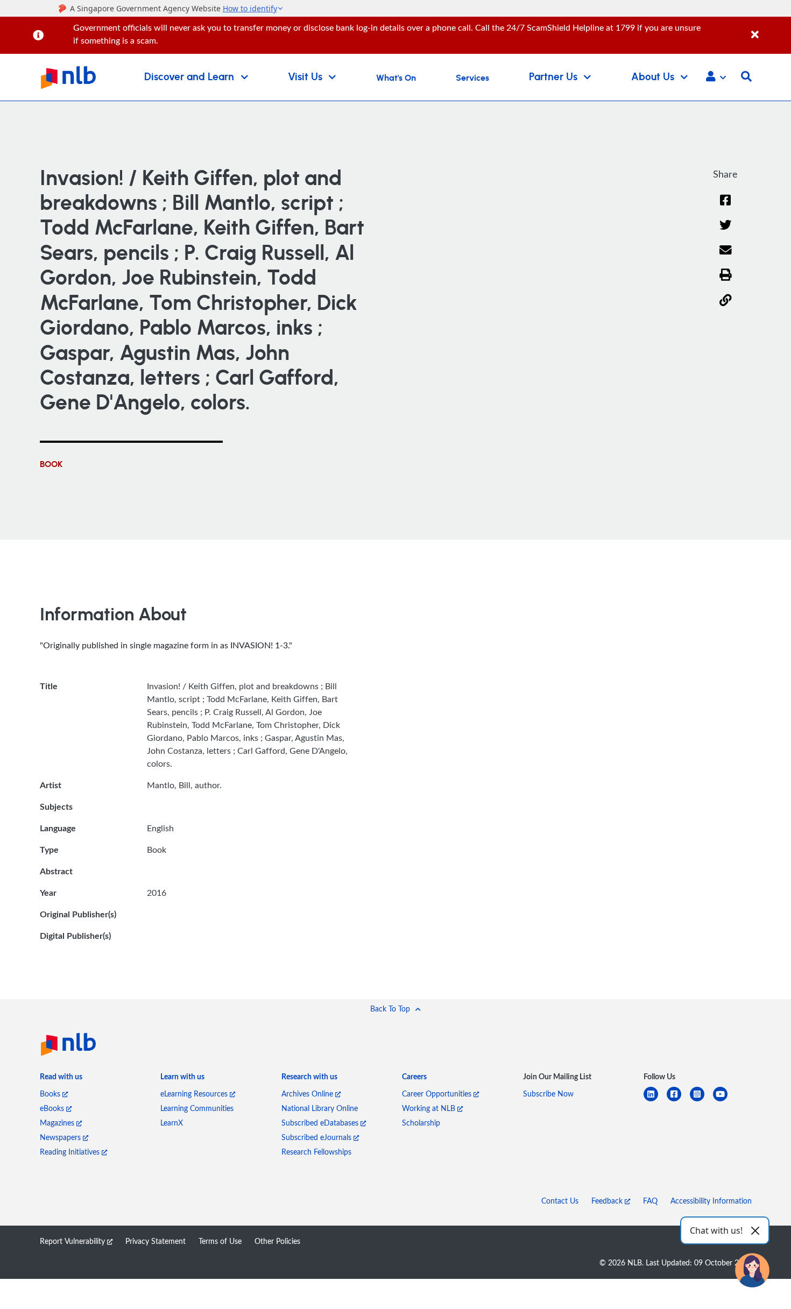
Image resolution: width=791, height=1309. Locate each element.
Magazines (58, 1122)
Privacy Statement (155, 1241)
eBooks (53, 1108)
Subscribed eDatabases (321, 1122)
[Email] (725, 257)
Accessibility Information (711, 1200)
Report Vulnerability (73, 1241)
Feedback (608, 1200)
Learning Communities (197, 1108)
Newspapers (61, 1137)
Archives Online (308, 1093)
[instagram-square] (701, 1100)
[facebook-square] (678, 1100)
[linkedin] (655, 1100)
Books (51, 1093)
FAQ (650, 1200)
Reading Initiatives (71, 1152)
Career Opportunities (438, 1093)
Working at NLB (429, 1108)
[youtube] (724, 1100)
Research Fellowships (316, 1152)
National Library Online (319, 1108)
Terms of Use (220, 1241)
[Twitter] (725, 231)
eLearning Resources (195, 1093)
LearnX (171, 1122)
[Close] (769, 29)
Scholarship (421, 1122)
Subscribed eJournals (317, 1137)
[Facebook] (725, 207)
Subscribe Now (548, 1093)
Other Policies (277, 1241)
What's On (396, 78)
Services (472, 78)
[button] (716, 77)
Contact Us (559, 1200)
